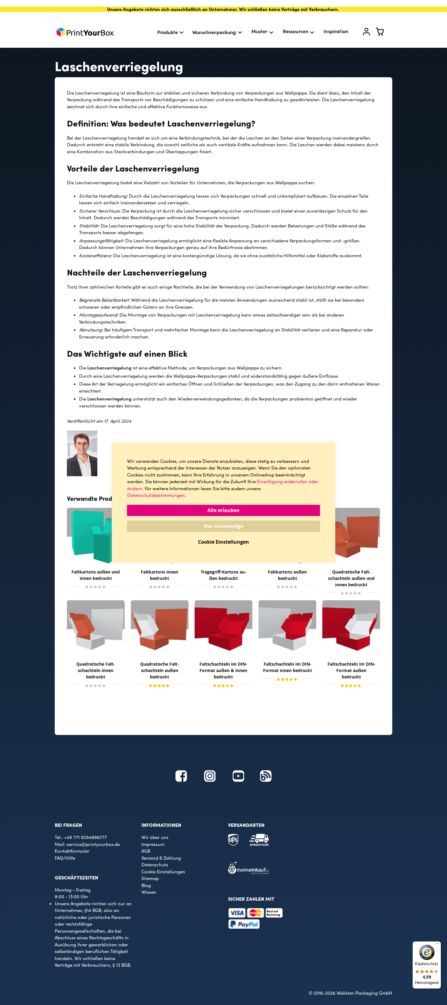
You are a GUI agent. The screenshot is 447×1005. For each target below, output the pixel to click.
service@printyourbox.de (93, 844)
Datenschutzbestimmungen (156, 495)
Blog (146, 885)
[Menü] (437, 945)
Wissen (148, 892)
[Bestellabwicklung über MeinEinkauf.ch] (248, 872)
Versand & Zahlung (161, 858)
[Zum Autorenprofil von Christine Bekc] (82, 474)
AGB (145, 851)
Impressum (153, 844)
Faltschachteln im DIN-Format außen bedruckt (351, 670)
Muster (259, 31)
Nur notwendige (223, 526)
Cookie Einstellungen (163, 871)
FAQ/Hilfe (65, 858)
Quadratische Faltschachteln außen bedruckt (159, 670)
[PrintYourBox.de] (85, 32)
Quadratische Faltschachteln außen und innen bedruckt (351, 578)
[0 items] (383, 33)
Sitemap (150, 878)
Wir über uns (154, 837)
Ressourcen (296, 31)
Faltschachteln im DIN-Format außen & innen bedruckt (223, 670)
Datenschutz (154, 864)
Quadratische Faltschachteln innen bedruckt (95, 670)
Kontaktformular (72, 851)
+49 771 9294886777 (85, 837)
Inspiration (336, 31)
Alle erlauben (223, 510)
